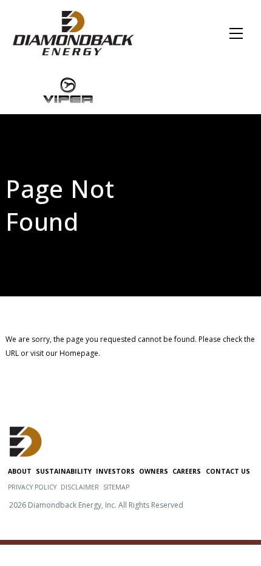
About (20, 471)
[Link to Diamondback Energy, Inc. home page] (73, 32)
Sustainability (64, 471)
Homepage (78, 353)
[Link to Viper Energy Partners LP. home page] (68, 89)
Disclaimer (80, 487)
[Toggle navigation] (236, 33)
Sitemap (116, 487)
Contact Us (228, 471)
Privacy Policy (32, 487)
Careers (186, 471)
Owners (153, 471)
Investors (115, 471)
